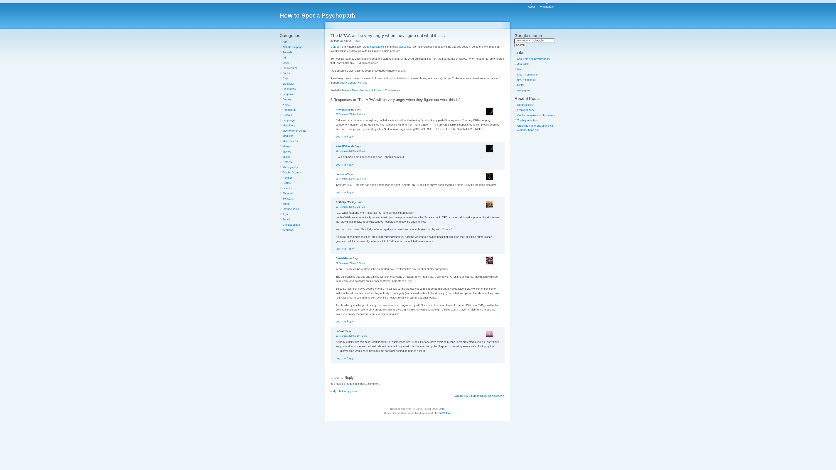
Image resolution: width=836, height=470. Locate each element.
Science (287, 188)
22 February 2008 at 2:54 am (350, 207)
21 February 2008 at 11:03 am (351, 179)
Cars (285, 78)
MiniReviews (290, 141)
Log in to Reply (345, 136)
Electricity (288, 83)
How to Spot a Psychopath (317, 15)
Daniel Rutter (344, 258)
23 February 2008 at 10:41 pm (351, 336)
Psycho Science (292, 172)
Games (287, 99)
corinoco (341, 174)
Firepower (289, 94)
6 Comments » (391, 90)
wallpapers (523, 90)
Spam (286, 203)
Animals (287, 52)
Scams (287, 183)
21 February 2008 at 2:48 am (350, 114)
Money (287, 146)
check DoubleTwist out (353, 82)
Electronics (289, 89)
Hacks (286, 104)
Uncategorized (291, 224)
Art (284, 57)
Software (288, 198)
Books (286, 73)
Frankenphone (526, 110)
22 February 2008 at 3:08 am (350, 263)
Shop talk (288, 193)
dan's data (523, 64)
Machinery (289, 125)
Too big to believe (527, 120)
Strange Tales (291, 209)
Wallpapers (547, 6)
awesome (404, 46)
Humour (287, 115)
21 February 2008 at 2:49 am (350, 151)
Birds (286, 62)
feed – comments (527, 74)
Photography (290, 167)
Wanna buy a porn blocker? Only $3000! (478, 395)
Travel (286, 219)
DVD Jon (335, 46)
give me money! (526, 79)
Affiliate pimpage (292, 47)
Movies (287, 151)
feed (519, 69)
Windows (288, 230)
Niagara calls (525, 104)
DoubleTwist (370, 46)
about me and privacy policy (533, 58)
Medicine (288, 136)
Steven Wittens (442, 413)
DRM (411, 58)
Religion (288, 177)
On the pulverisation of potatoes (536, 115)
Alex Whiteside (345, 109)
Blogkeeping (290, 68)
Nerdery (287, 162)
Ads (285, 42)
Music (286, 156)
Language (289, 120)
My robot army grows (345, 391)
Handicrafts (289, 109)
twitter (520, 85)
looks (381, 46)
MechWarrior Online (294, 130)
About (531, 6)
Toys (285, 214)
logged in (351, 383)
